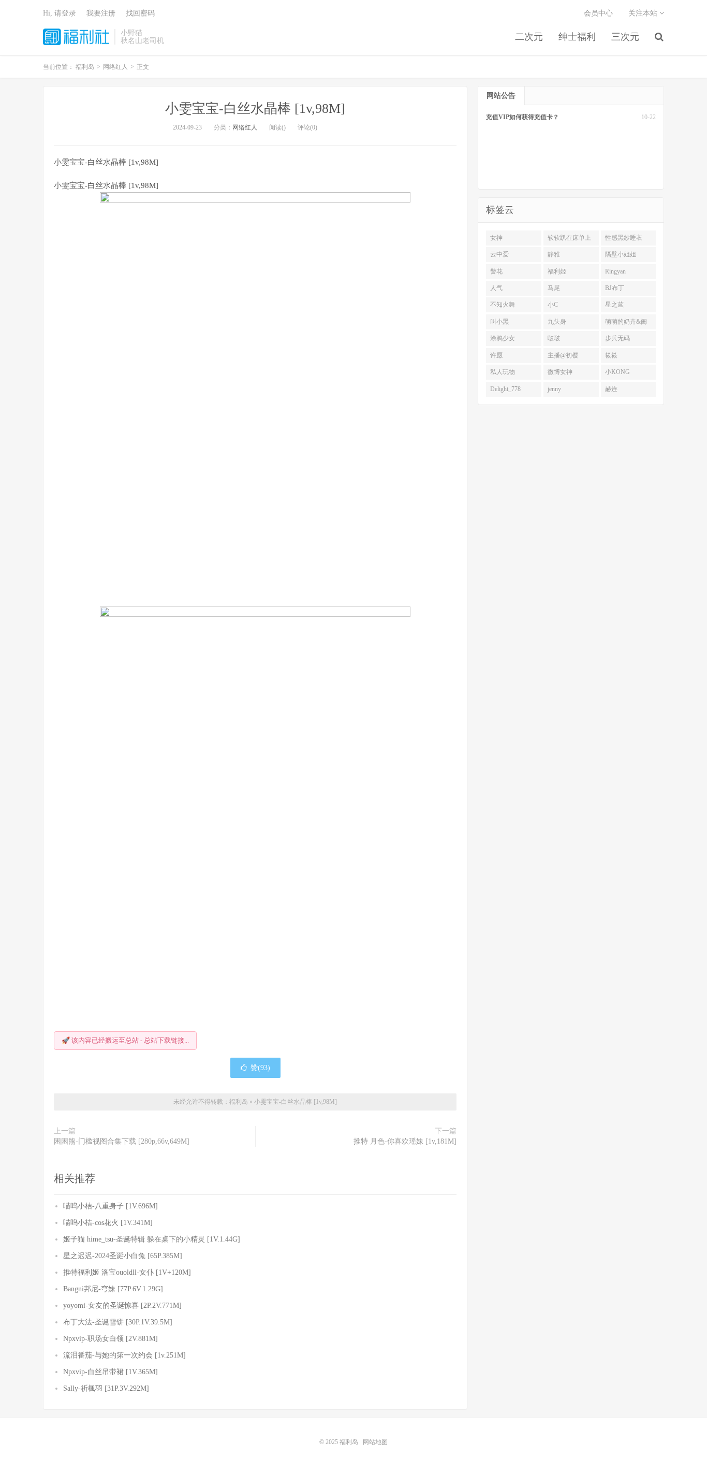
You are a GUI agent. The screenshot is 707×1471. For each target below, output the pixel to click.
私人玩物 (502, 372)
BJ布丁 (614, 288)
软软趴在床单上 (569, 237)
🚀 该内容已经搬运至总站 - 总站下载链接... (125, 1040)
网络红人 (244, 127)
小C (553, 304)
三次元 (625, 37)
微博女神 (560, 372)
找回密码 (140, 13)
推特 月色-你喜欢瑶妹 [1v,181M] (405, 1141)
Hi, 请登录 (59, 13)
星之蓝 (614, 304)
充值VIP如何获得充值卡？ (522, 117)
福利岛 (76, 36)
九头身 (557, 321)
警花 (496, 271)
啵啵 (554, 338)
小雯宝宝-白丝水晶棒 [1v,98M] (255, 108)
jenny (554, 389)
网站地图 (375, 1442)
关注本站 (643, 13)
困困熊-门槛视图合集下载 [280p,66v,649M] (121, 1141)
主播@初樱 (563, 355)
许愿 (496, 355)
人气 (496, 288)
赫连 (611, 389)
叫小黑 (499, 321)
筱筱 (611, 355)
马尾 (554, 288)
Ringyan (615, 271)
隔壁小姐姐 (620, 254)
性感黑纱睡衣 (623, 237)
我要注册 (100, 13)
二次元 (529, 37)
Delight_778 (505, 389)
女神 (496, 237)
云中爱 (499, 254)
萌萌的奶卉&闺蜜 (626, 323)
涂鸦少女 (502, 338)
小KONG (617, 372)
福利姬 (557, 271)
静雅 (554, 254)
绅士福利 (577, 37)
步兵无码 (617, 338)
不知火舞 (502, 304)
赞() (260, 1068)
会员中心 (598, 13)
